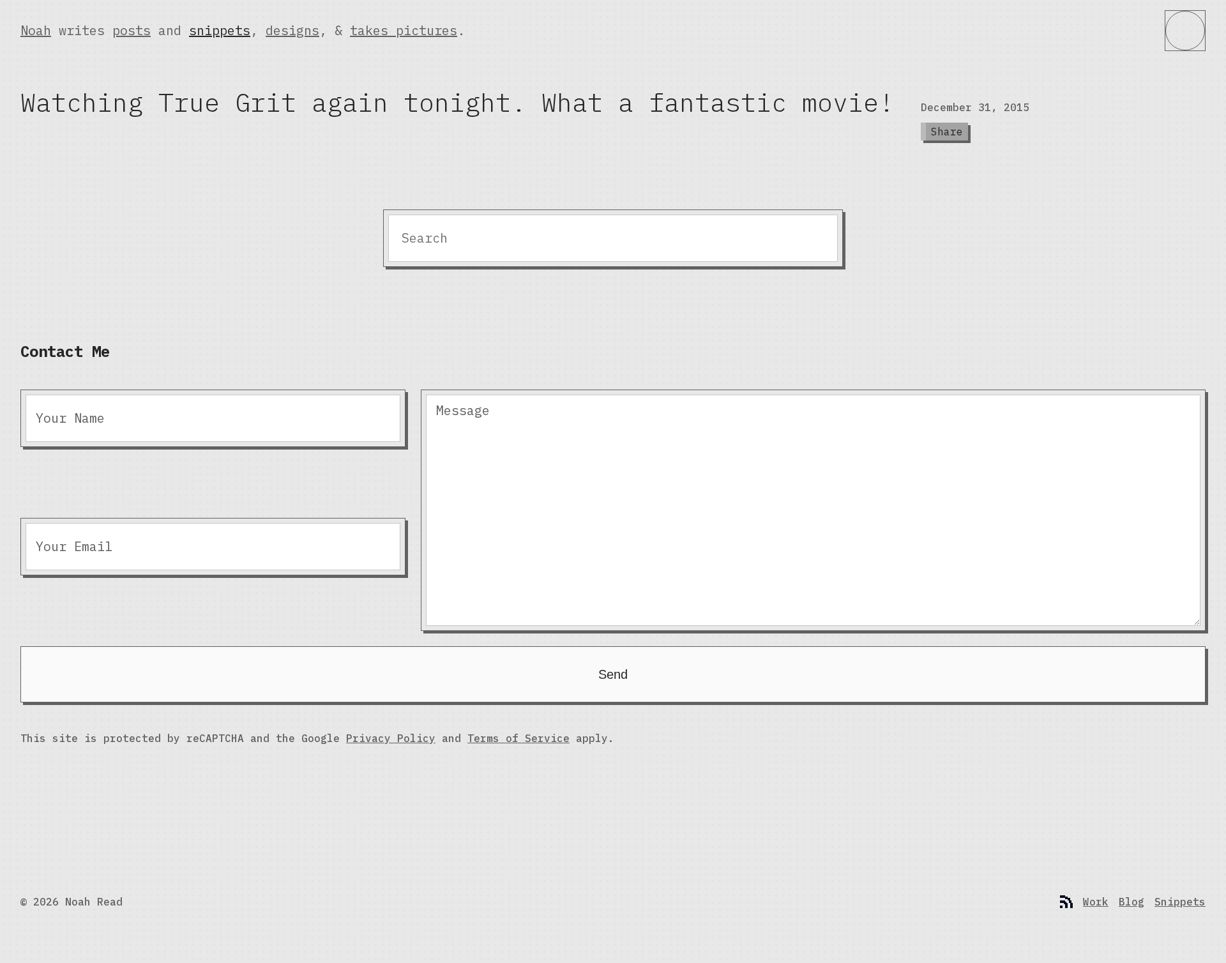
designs (292, 30)
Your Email (74, 546)
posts (131, 30)
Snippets (1180, 901)
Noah (35, 30)
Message (463, 410)
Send (613, 674)
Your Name (70, 418)
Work (1096, 901)
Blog (1131, 901)
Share (947, 131)
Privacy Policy (390, 738)
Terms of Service (518, 738)
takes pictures (403, 30)
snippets (219, 30)
